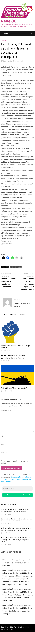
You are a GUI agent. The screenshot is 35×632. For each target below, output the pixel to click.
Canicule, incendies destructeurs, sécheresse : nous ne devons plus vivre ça (16, 520)
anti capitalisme (16, 267)
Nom (3, 436)
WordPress (4, 629)
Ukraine (4, 40)
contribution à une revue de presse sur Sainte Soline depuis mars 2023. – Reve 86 (17, 573)
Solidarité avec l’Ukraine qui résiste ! (14, 388)
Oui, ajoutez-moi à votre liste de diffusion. (15, 462)
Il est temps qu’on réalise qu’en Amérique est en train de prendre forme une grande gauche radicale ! (16, 540)
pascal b (9, 61)
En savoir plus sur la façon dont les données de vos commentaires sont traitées (16, 479)
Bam (11, 629)
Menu (6, 33)
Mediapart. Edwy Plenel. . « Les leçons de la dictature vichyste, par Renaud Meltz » (15, 511)
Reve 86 (9, 21)
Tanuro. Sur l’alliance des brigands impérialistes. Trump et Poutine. (13, 357)
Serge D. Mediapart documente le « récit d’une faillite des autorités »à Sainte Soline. (17, 598)
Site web (4, 453)
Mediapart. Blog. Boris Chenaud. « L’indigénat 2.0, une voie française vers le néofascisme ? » (17, 529)
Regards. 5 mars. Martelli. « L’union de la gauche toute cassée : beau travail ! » (16, 563)
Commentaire (6, 410)
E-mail (4, 444)
